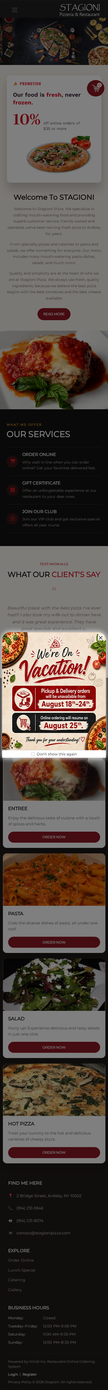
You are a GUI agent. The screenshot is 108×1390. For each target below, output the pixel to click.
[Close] (100, 637)
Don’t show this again (57, 754)
